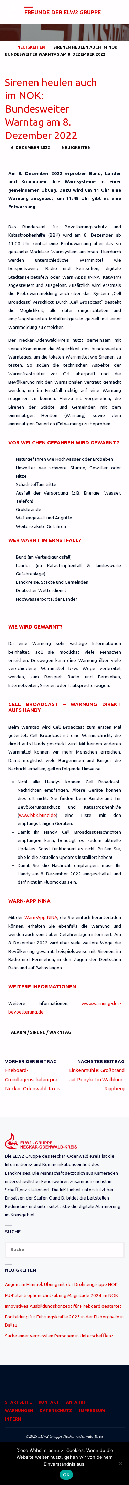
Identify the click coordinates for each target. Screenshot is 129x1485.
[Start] (7, 47)
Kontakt (49, 1402)
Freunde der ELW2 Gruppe (62, 12)
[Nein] (120, 1463)
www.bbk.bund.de (37, 815)
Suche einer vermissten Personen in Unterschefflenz (59, 1335)
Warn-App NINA (40, 917)
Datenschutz (56, 1410)
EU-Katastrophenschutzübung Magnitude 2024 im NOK (61, 1295)
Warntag (60, 1032)
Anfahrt (76, 1402)
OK (66, 1474)
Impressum (92, 1410)
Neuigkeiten (31, 47)
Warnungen (19, 1410)
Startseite (18, 1402)
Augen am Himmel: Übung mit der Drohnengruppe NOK (61, 1284)
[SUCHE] (116, 1250)
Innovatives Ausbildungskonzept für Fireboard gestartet (63, 1306)
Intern (13, 1419)
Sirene (37, 1032)
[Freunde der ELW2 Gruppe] (12, 12)
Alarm (18, 1032)
